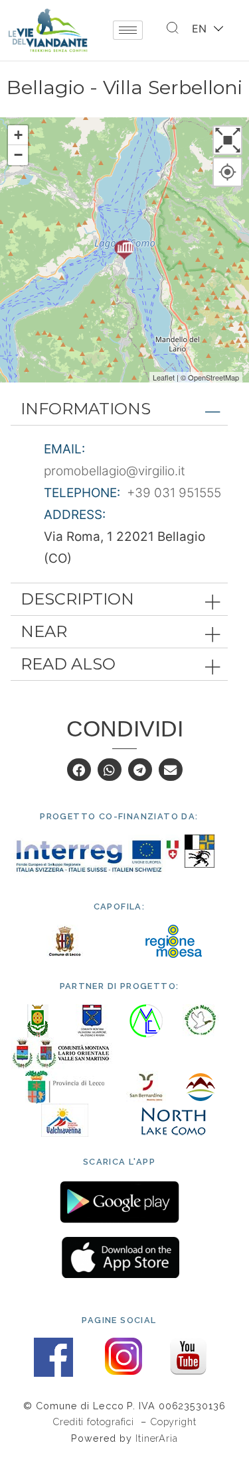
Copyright (173, 1421)
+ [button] (18, 135)
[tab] (119, 409)
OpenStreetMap (213, 377)
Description (77, 599)
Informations (86, 408)
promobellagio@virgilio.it (114, 471)
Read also (68, 663)
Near (44, 631)
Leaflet (164, 377)
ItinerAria (156, 1438)
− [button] (18, 154)
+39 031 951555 (174, 492)
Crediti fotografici (94, 1421)
